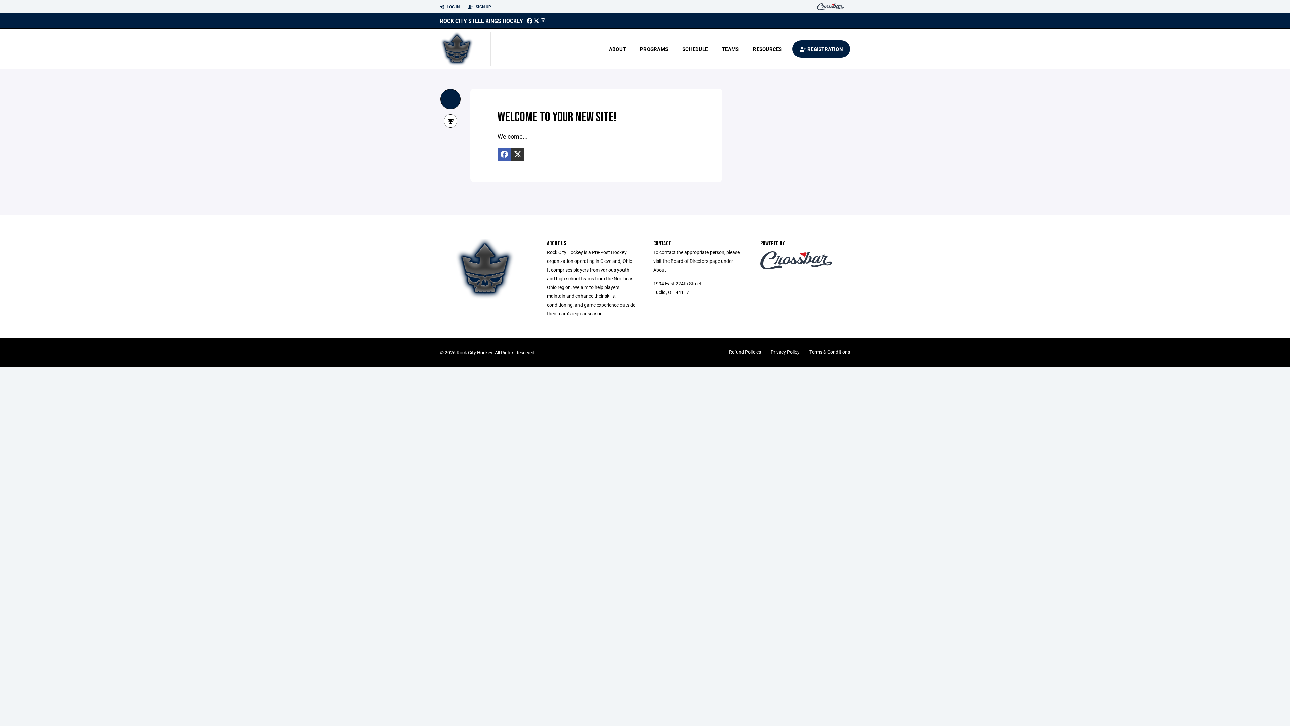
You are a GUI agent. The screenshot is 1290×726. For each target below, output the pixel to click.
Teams (730, 49)
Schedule (695, 49)
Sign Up (483, 6)
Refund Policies (745, 352)
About (617, 49)
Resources (767, 49)
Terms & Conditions (829, 352)
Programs (654, 49)
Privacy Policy (785, 352)
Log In (453, 6)
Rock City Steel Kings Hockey (481, 20)
